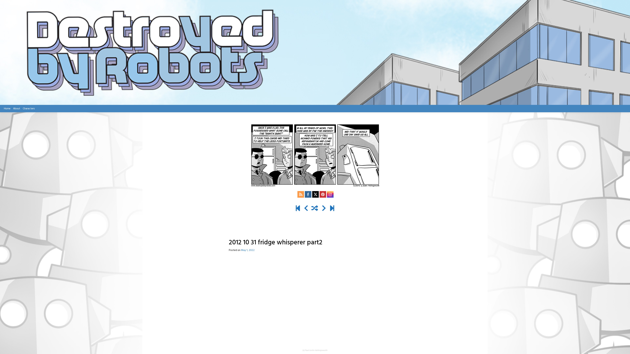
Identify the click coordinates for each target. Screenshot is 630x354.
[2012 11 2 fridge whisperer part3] (324, 209)
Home (7, 109)
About (16, 109)
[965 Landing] (332, 209)
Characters (29, 109)
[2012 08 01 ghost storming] (298, 209)
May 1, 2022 (248, 250)
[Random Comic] (314, 209)
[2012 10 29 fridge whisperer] (306, 209)
